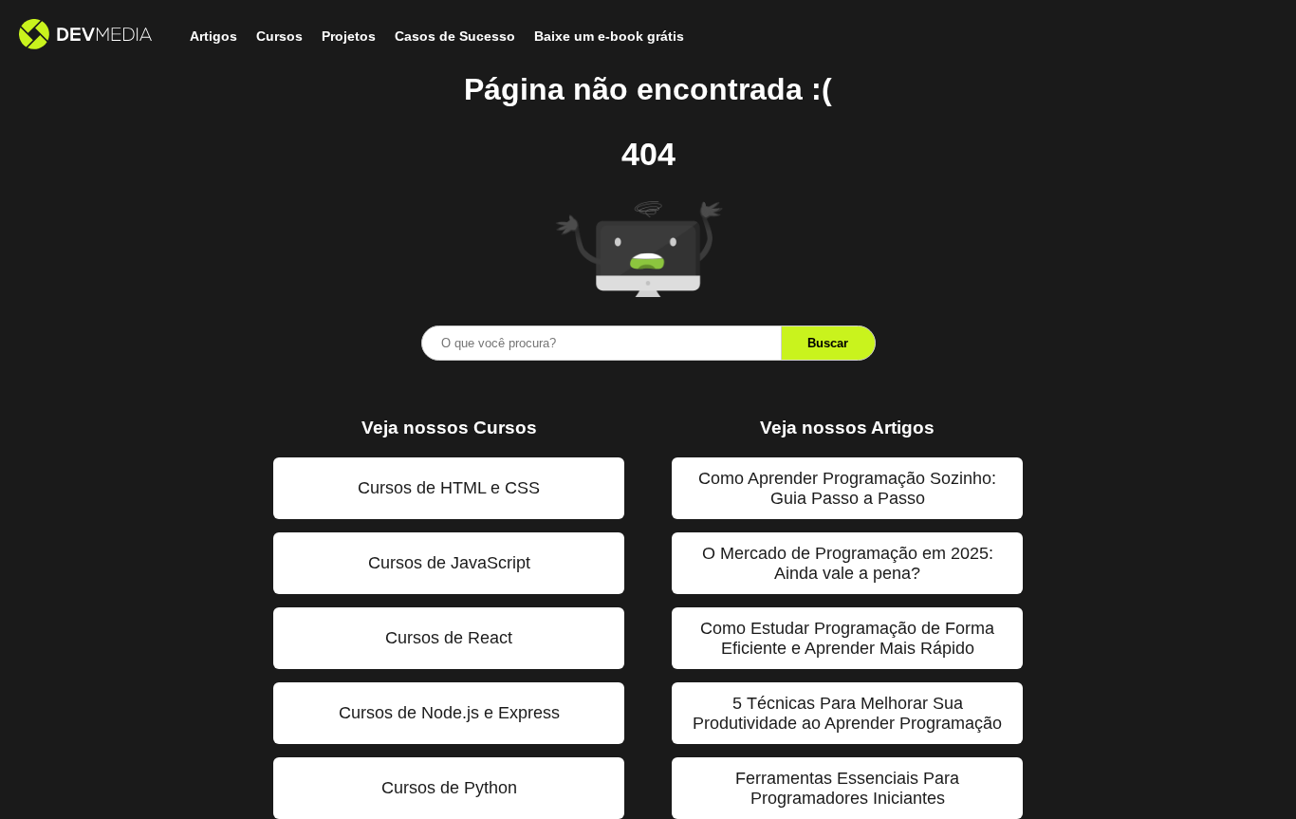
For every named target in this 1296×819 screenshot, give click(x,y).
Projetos (349, 36)
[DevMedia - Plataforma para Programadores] (85, 36)
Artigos (213, 36)
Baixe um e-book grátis (609, 36)
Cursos (279, 36)
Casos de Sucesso (455, 36)
